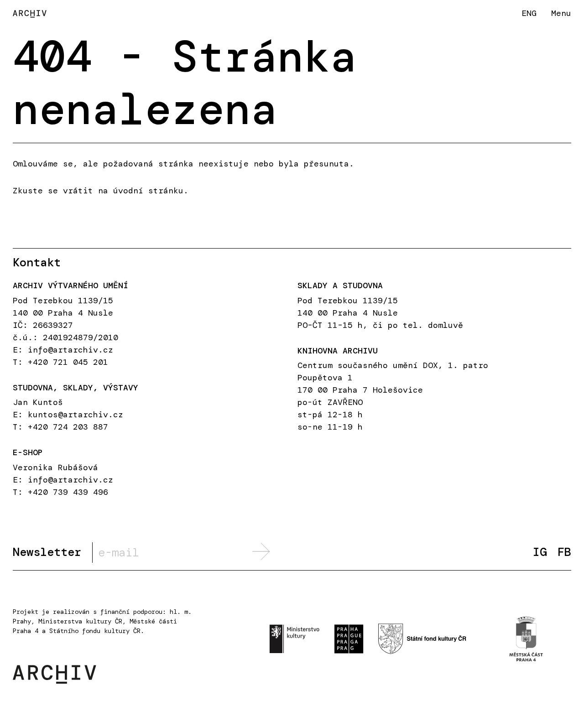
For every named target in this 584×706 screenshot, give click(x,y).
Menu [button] (561, 13)
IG (540, 552)
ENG (529, 13)
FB (564, 552)
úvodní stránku (148, 190)
